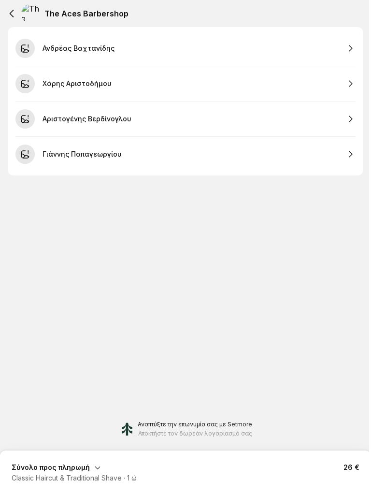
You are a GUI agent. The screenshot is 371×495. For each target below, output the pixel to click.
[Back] (11, 13)
